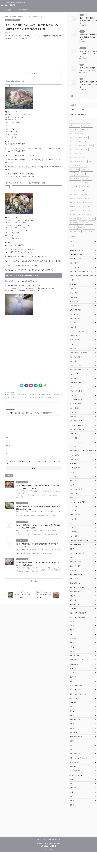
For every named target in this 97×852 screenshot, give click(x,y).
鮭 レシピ (72, 227)
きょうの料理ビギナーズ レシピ (17, 397)
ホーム (39, 839)
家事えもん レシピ (75, 202)
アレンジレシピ (74, 170)
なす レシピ (91, 161)
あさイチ (87, 125)
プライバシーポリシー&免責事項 (51, 839)
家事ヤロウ (73, 206)
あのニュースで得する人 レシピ (79, 137)
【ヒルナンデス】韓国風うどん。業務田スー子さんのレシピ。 (88, 84)
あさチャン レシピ (87, 129)
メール (8, 445)
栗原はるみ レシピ (75, 210)
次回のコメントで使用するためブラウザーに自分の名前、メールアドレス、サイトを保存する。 (33, 462)
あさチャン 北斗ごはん (76, 133)
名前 (7, 437)
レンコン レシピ (82, 190)
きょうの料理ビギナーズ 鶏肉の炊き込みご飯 (38, 397)
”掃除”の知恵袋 (23, 10)
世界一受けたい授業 (75, 198)
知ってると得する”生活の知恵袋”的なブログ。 (48, 843)
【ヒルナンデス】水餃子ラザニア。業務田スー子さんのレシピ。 (88, 37)
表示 (36, 73)
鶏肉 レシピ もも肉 (89, 231)
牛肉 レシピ (86, 210)
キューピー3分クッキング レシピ (79, 178)
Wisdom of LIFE (8, 5)
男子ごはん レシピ (84, 214)
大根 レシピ (87, 198)
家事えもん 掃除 (87, 202)
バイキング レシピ (75, 182)
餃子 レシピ (89, 223)
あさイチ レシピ (74, 129)
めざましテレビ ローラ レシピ (78, 166)
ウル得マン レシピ (87, 170)
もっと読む (34, 581)
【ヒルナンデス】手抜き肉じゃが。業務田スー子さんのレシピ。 (88, 53)
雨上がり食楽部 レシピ (76, 223)
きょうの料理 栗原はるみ (77, 157)
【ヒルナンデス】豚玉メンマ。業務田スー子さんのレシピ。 (88, 20)
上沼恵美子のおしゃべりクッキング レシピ (82, 194)
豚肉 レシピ (83, 219)
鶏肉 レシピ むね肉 (75, 231)
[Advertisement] (33, 55)
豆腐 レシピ (73, 219)
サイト (8, 453)
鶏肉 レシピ (81, 227)
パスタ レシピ (87, 182)
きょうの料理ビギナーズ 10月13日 (16, 394)
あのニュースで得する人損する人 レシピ (81, 145)
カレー (72, 174)
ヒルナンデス (73, 186)
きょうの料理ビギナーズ (13, 392)
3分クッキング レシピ (76, 125)
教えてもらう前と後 (84, 206)
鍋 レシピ (92, 219)
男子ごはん (73, 214)
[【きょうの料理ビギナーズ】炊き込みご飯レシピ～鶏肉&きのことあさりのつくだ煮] (36, 385)
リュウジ (72, 190)
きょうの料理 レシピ (75, 153)
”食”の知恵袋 (7, 10)
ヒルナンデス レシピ (86, 186)
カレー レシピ (80, 174)
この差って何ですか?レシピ (77, 161)
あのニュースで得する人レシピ (78, 141)
